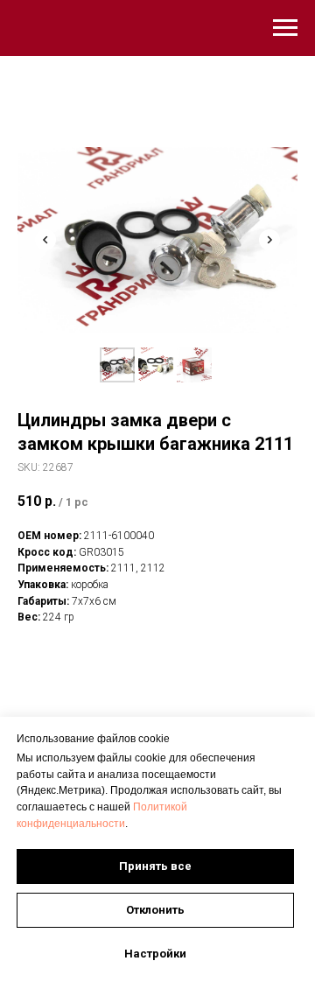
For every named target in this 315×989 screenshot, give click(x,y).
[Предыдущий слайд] (45, 239)
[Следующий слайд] (269, 239)
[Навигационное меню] (285, 28)
